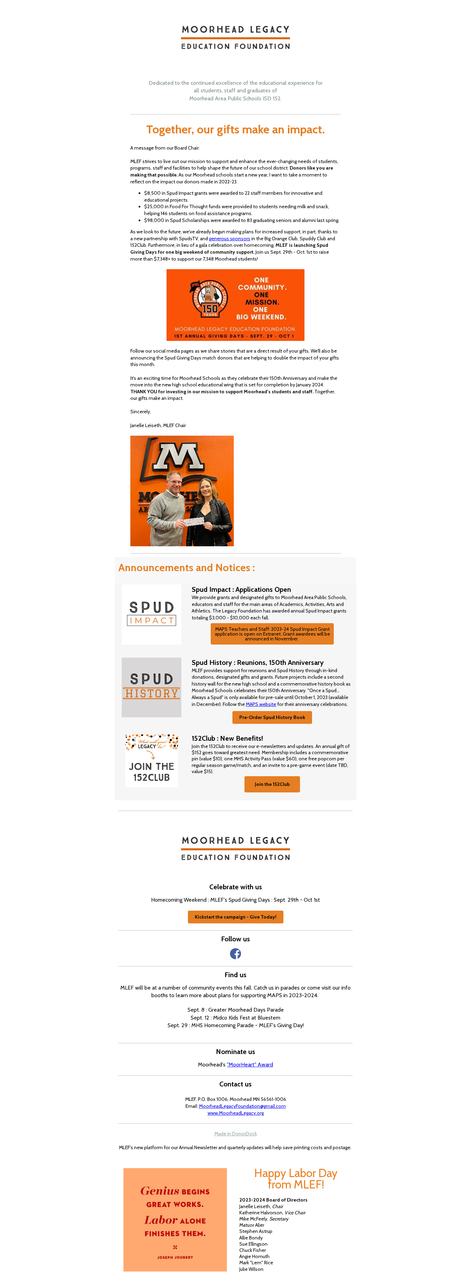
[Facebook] (235, 953)
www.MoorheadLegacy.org (236, 1113)
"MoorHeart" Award (250, 1064)
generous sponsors (229, 238)
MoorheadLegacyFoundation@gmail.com (242, 1106)
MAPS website (261, 704)
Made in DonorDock (235, 1134)
